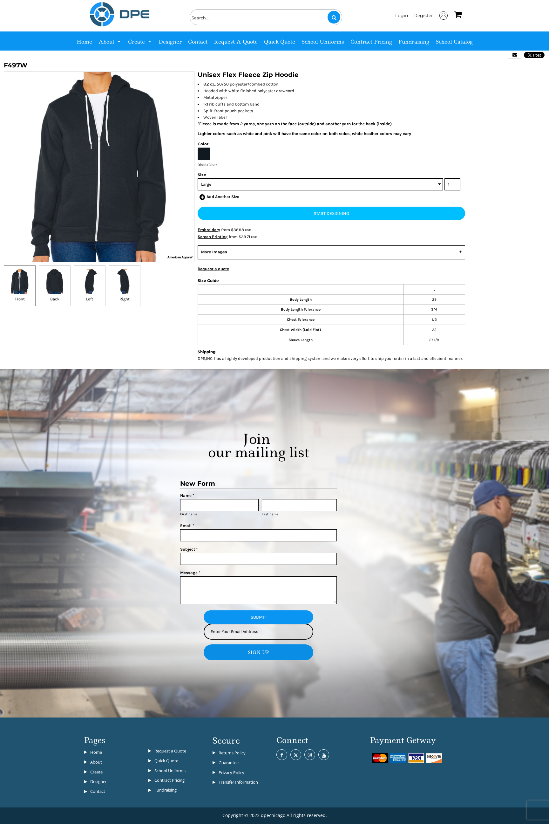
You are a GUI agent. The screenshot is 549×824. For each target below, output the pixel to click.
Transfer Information (238, 782)
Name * (187, 495)
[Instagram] (309, 754)
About (96, 762)
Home (96, 752)
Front (20, 299)
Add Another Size (223, 196)
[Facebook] (281, 754)
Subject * (189, 549)
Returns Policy (232, 753)
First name (189, 514)
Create (96, 772)
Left (89, 299)
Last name (270, 514)
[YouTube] (323, 754)
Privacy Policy (231, 772)
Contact (97, 791)
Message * (190, 572)
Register (423, 15)
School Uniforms (170, 770)
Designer (98, 781)
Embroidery (209, 229)
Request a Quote (170, 751)
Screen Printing (213, 236)
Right (124, 299)
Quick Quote (166, 761)
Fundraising (165, 790)
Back (54, 299)
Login (401, 15)
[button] (110, 41)
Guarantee (229, 763)
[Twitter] (295, 754)
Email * (187, 525)
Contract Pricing (169, 780)
